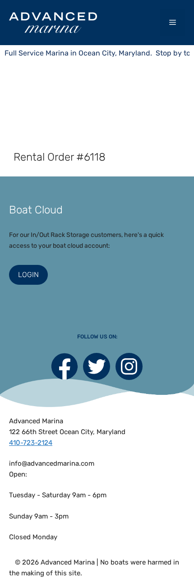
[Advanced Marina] (53, 22)
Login (28, 274)
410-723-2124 (30, 443)
